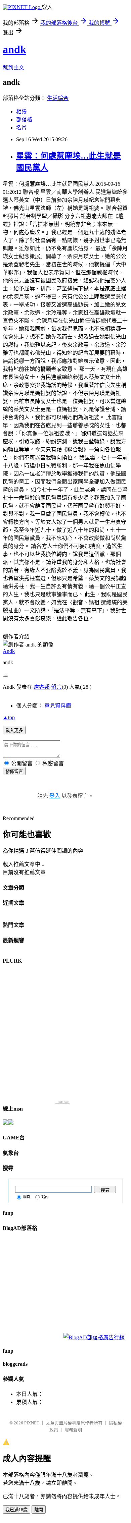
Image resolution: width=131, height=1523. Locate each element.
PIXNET (31, 1422)
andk (14, 49)
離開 (38, 1509)
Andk (9, 651)
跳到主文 (13, 67)
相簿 (21, 111)
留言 (56, 687)
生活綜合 (58, 98)
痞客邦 (42, 687)
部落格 (24, 119)
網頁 (26, 1197)
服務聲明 (73, 1429)
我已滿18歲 (16, 1509)
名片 (21, 127)
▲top (9, 717)
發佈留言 (14, 771)
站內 (45, 1197)
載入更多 (14, 730)
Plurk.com (62, 1102)
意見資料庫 (57, 706)
